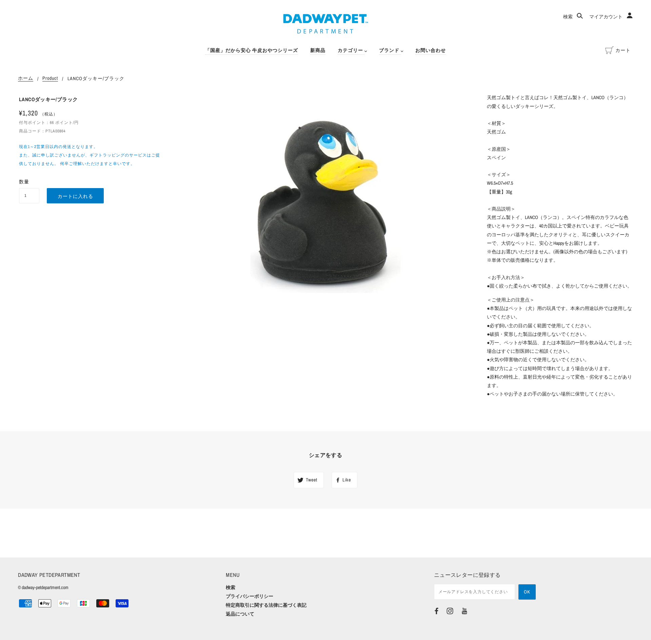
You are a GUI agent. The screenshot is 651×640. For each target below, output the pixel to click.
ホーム (25, 78)
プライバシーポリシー (249, 596)
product (50, 78)
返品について (240, 614)
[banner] (325, 24)
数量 (24, 182)
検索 (568, 17)
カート (623, 50)
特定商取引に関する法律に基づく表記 (266, 605)
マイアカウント (606, 17)
